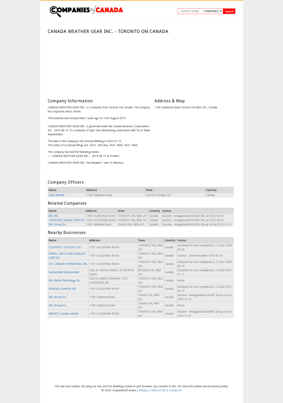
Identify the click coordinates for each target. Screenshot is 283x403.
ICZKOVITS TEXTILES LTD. (65, 247)
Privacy (143, 390)
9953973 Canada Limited (63, 313)
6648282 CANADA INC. (63, 288)
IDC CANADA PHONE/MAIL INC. (68, 263)
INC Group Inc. (58, 224)
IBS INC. (54, 215)
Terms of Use (158, 390)
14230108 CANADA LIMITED (66, 220)
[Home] (86, 16)
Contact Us (175, 390)
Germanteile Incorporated (64, 272)
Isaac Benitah (56, 195)
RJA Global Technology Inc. (65, 280)
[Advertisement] (141, 63)
